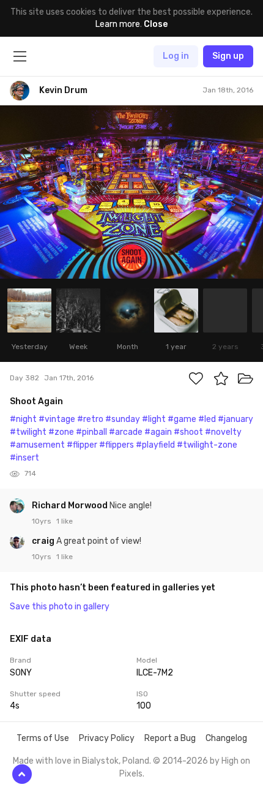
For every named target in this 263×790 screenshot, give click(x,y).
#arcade (126, 432)
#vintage (57, 419)
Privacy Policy (107, 738)
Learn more (117, 24)
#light (154, 419)
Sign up (228, 56)
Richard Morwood (70, 505)
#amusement (37, 445)
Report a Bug (170, 738)
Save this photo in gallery (59, 606)
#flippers (116, 445)
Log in (176, 56)
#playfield (155, 445)
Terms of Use (43, 738)
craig (44, 541)
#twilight (28, 432)
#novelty (223, 432)
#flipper (82, 445)
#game (182, 419)
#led (207, 419)
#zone (61, 432)
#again (158, 432)
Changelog (226, 738)
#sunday (122, 419)
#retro (90, 419)
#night (23, 419)
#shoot (188, 432)
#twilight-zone (207, 445)
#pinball (91, 432)
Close (156, 24)
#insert (24, 458)
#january (235, 419)
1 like (64, 521)
